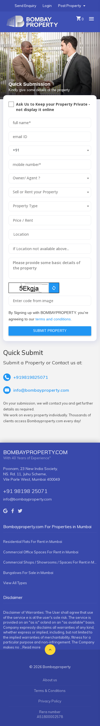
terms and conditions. (53, 319)
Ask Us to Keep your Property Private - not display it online (53, 107)
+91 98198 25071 (25, 491)
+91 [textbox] (16, 150)
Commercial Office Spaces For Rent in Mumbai (40, 552)
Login (47, 5)
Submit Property (50, 331)
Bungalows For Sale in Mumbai (28, 573)
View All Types (15, 583)
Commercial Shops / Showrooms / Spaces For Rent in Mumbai (50, 562)
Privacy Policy (49, 701)
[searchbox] (50, 234)
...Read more (30, 647)
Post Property (70, 5)
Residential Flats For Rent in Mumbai (32, 541)
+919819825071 (30, 377)
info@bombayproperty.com (41, 390)
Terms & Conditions (50, 690)
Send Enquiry (25, 5)
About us (50, 680)
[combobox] (50, 150)
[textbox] (47, 178)
